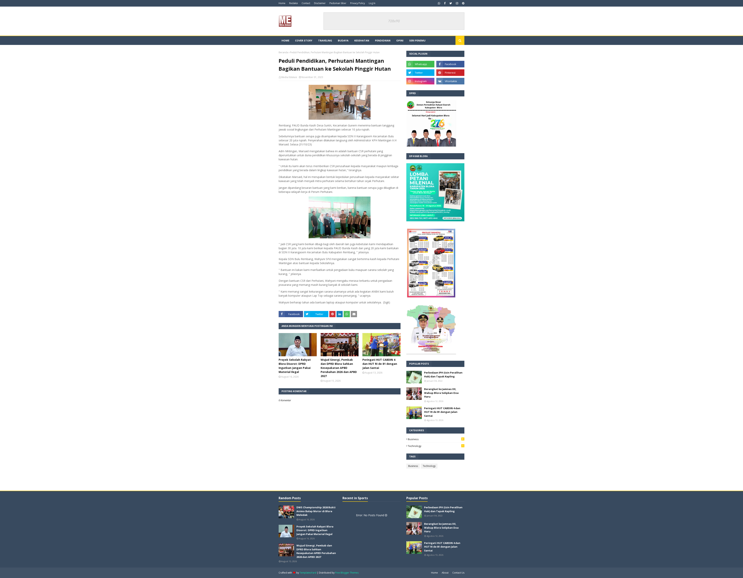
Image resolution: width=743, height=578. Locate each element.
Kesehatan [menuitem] (361, 40)
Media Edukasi (289, 77)
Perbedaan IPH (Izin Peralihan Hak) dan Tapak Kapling (443, 374)
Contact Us (458, 572)
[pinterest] (462, 3)
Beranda (283, 52)
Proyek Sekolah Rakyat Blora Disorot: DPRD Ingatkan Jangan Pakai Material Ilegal (295, 366)
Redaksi (293, 3)
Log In (372, 3)
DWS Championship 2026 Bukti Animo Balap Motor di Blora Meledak (316, 511)
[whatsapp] (439, 3)
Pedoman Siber (338, 3)
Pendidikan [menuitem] (382, 40)
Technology (435, 446)
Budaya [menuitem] (343, 40)
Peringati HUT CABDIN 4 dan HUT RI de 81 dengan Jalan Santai (379, 364)
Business (435, 439)
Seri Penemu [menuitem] (417, 40)
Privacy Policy (357, 3)
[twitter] (451, 3)
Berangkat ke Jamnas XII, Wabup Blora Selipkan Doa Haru (441, 392)
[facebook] (445, 3)
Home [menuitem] (285, 40)
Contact (306, 3)
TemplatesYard (308, 572)
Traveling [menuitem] (325, 40)
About (445, 572)
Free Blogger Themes (347, 572)
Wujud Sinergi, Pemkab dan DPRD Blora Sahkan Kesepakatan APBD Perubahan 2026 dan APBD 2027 (339, 368)
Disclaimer (320, 3)
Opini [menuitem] (399, 40)
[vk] (450, 81)
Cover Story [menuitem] (303, 40)
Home (282, 3)
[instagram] (457, 3)
